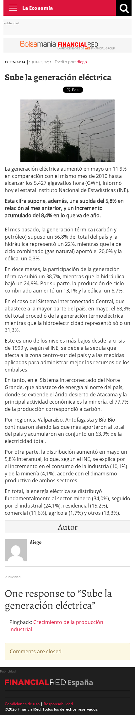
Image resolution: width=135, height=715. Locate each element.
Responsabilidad (58, 703)
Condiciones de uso (22, 703)
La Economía (37, 8)
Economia (15, 62)
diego (82, 62)
